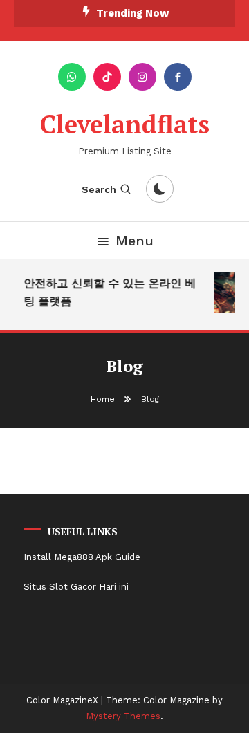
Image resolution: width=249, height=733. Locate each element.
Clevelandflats (125, 124)
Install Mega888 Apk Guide (82, 557)
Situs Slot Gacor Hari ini (76, 587)
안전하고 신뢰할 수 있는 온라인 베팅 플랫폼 (110, 292)
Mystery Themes (123, 716)
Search (99, 189)
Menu (135, 240)
